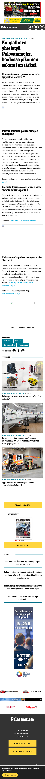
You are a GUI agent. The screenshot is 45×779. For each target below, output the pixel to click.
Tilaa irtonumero (22, 505)
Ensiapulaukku (9, 345)
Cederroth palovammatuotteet (23, 220)
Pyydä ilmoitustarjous (23, 751)
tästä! (4, 182)
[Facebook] (18, 350)
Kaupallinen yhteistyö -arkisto (14, 38)
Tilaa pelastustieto (22, 743)
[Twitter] (14, 350)
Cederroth (8, 341)
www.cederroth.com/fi (11, 293)
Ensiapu (18, 341)
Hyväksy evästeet (10, 775)
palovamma (23, 345)
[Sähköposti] (22, 350)
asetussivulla (7, 771)
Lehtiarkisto (22, 545)
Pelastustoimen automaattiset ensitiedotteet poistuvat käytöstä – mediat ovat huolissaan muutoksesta (23, 575)
